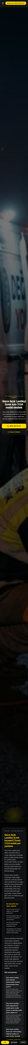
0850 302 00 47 (15, 426)
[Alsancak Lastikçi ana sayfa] (3, 3)
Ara (5, 1042)
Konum (23, 1042)
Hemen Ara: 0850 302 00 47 (15, 3)
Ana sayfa (6, 830)
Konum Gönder (15, 432)
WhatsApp (14, 1042)
